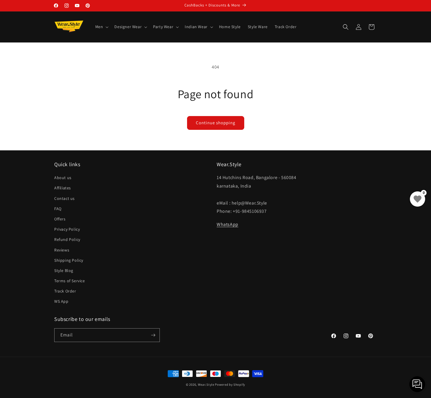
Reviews (61, 250)
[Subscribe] (153, 335)
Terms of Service (69, 280)
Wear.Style (206, 384)
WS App (61, 301)
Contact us (64, 198)
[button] (101, 27)
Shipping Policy (68, 260)
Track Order (65, 291)
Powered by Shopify (230, 384)
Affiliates (62, 188)
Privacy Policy (67, 229)
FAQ (58, 208)
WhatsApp (227, 224)
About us (63, 177)
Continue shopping (215, 122)
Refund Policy (67, 239)
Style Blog (63, 270)
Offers (60, 219)
